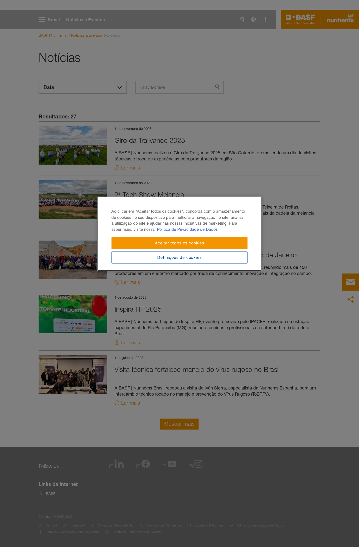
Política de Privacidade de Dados (187, 229)
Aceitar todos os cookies (179, 243)
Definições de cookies (179, 257)
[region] (179, 234)
